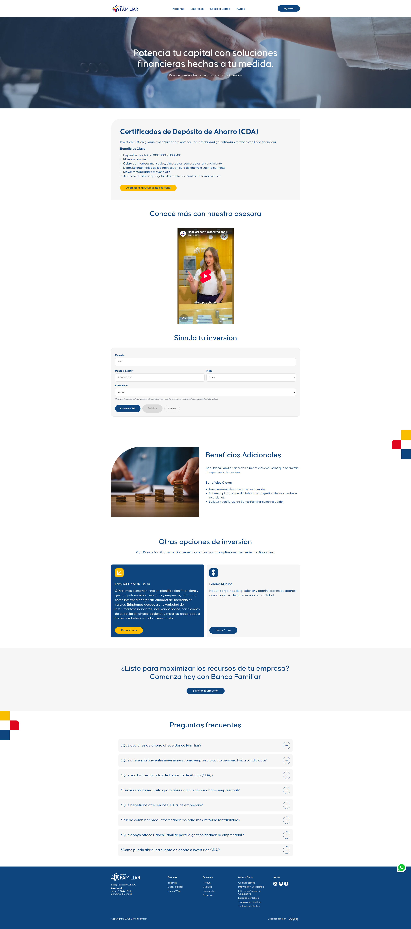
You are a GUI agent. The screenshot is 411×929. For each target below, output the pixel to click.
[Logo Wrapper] (125, 8)
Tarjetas (172, 883)
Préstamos (208, 891)
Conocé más (129, 630)
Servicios (208, 895)
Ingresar (289, 8)
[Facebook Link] (286, 883)
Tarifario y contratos (249, 906)
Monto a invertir (124, 371)
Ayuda (241, 8)
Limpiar (172, 408)
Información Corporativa (251, 887)
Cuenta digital (175, 887)
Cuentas (207, 887)
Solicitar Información (206, 690)
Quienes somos (246, 883)
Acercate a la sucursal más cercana (148, 187)
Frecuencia (121, 385)
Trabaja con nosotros (249, 902)
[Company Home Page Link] (125, 877)
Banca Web (174, 891)
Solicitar (152, 408)
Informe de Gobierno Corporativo (249, 892)
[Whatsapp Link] (401, 868)
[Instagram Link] (281, 884)
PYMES (207, 883)
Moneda (119, 355)
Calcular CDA (127, 408)
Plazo (209, 371)
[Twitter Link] (275, 884)
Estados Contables (248, 898)
